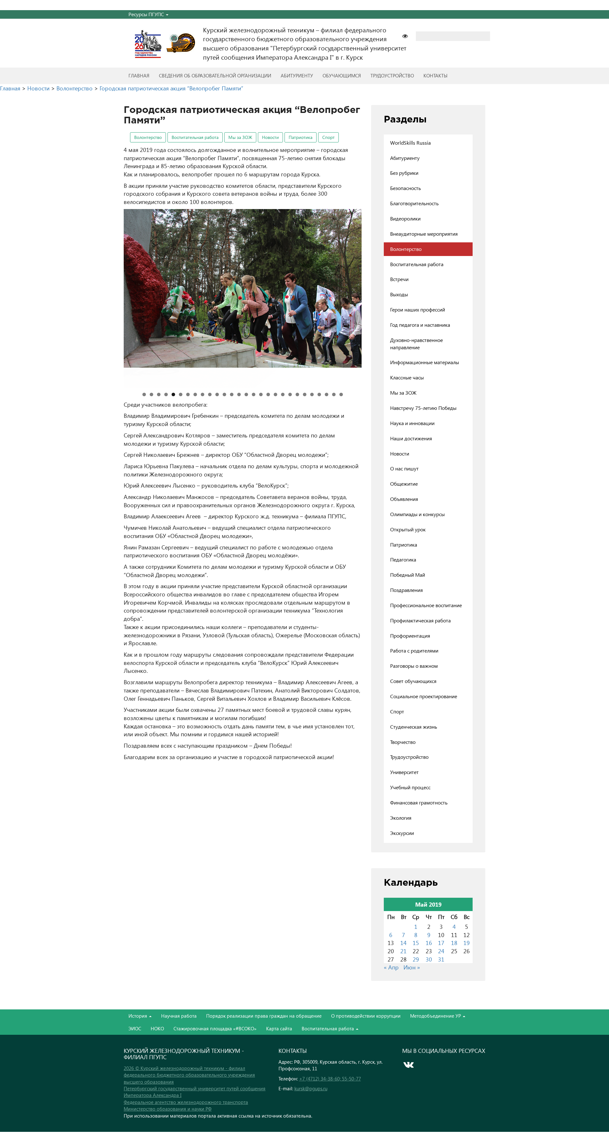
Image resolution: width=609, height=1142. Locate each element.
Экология (400, 817)
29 (416, 959)
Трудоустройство (392, 75)
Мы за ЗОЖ (240, 137)
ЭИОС (134, 1028)
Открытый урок (408, 529)
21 (290, 394)
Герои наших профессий (417, 309)
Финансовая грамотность (419, 802)
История (138, 1016)
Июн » (411, 967)
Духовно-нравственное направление (416, 344)
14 (239, 394)
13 (231, 394)
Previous (112, 296)
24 (312, 394)
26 (326, 394)
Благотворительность (414, 203)
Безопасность (405, 188)
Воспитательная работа (195, 137)
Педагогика (403, 559)
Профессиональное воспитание (426, 605)
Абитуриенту (297, 75)
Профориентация (410, 635)
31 (441, 959)
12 (224, 394)
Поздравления (406, 590)
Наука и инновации (412, 423)
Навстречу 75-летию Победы (423, 407)
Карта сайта (279, 1028)
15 (246, 394)
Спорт (328, 137)
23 (304, 394)
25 (319, 394)
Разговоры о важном (414, 665)
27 (334, 394)
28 (341, 394)
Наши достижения (411, 438)
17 (261, 394)
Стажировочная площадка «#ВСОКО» (215, 1028)
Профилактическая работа (420, 620)
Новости (270, 137)
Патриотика (300, 137)
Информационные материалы (424, 362)
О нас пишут (404, 468)
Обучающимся (342, 75)
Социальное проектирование (423, 696)
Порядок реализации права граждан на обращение (264, 1016)
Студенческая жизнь (413, 726)
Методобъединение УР (436, 1016)
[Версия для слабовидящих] (408, 35)
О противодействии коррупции (366, 1016)
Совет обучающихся (413, 681)
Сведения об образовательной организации (215, 75)
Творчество (403, 741)
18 (268, 394)
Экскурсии (402, 833)
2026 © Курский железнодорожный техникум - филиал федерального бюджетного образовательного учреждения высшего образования (189, 1075)
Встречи (399, 279)
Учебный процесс (410, 787)
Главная (138, 75)
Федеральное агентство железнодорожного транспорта (186, 1102)
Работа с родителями (414, 650)
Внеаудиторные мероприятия (424, 233)
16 (253, 394)
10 (210, 394)
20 (283, 394)
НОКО (157, 1028)
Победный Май (407, 574)
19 (275, 394)
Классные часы (407, 377)
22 (297, 394)
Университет (404, 772)
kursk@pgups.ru (310, 1088)
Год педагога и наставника (420, 324)
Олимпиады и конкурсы (417, 514)
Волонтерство (148, 137)
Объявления (404, 499)
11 (217, 394)
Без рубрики (404, 172)
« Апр (391, 967)
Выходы (399, 294)
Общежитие (404, 483)
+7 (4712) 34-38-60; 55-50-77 (330, 1078)
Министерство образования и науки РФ (168, 1109)
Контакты (435, 75)
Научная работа (179, 1016)
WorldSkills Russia (410, 142)
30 (429, 959)
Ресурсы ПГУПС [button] (146, 14)
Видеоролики (405, 218)
